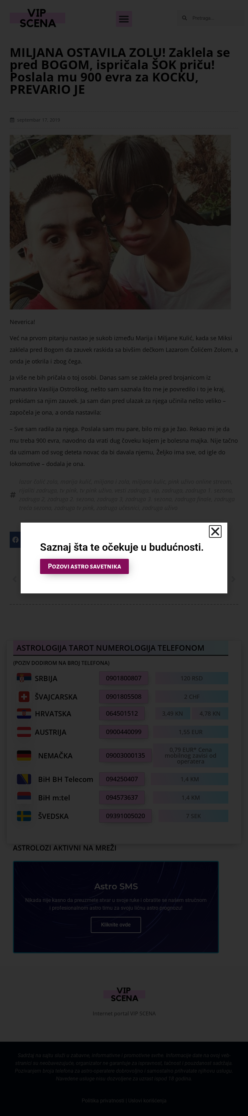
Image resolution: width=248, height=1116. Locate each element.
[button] (215, 531)
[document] (124, 558)
